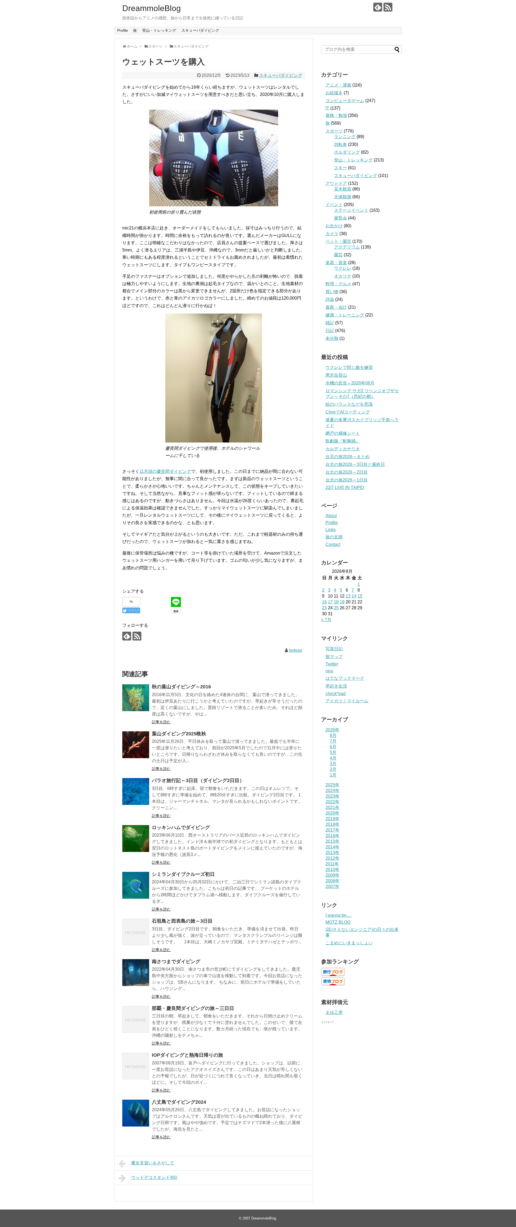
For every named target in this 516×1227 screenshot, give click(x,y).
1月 (333, 775)
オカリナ (342, 276)
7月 (333, 741)
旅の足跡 (334, 537)
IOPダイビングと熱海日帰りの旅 (187, 1055)
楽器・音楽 (336, 262)
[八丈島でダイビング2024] (135, 1113)
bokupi (295, 650)
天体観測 (342, 197)
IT (327, 108)
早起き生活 (336, 686)
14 (354, 596)
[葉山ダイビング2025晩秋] (135, 744)
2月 (333, 769)
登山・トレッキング (159, 30)
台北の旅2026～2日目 (346, 472)
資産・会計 (336, 307)
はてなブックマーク (344, 678)
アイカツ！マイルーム (346, 701)
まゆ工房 (334, 1012)
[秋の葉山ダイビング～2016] (135, 697)
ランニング (345, 136)
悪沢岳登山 (336, 375)
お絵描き (334, 93)
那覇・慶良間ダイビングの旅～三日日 (193, 1008)
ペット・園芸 (338, 241)
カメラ (331, 233)
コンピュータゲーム (344, 100)
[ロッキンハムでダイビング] (135, 838)
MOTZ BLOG (337, 922)
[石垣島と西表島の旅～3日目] (135, 932)
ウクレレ (342, 268)
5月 (333, 752)
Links (330, 529)
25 (336, 608)
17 (330, 602)
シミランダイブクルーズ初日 (183, 874)
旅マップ (334, 656)
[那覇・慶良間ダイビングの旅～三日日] (135, 1019)
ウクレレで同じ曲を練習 (349, 367)
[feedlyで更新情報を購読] (377, 7)
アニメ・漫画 (338, 85)
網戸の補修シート (342, 433)
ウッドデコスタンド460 (154, 1177)
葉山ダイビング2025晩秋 (179, 733)
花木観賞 (342, 189)
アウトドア (336, 183)
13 (348, 596)
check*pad (335, 693)
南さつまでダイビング (176, 961)
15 (359, 596)
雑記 (329, 323)
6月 (333, 746)
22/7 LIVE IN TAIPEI (344, 487)
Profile (122, 30)
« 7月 (326, 619)
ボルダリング (347, 152)
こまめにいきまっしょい (349, 943)
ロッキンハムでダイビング (181, 827)
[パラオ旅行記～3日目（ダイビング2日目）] (135, 791)
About (331, 515)
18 (336, 602)
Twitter (331, 664)
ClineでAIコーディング (347, 412)
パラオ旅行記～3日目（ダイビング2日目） (198, 780)
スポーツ (334, 131)
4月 (333, 758)
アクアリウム (347, 247)
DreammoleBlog (151, 8)
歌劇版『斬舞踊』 (342, 441)
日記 (329, 330)
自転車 (340, 144)
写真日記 (334, 648)
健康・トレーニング (344, 315)
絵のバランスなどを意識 (349, 404)
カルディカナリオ (342, 449)
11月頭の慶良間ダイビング (165, 471)
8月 (333, 735)
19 (342, 602)
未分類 (331, 338)
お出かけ (334, 226)
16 (324, 602)
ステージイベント (351, 210)
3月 (333, 763)
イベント (334, 204)
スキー (340, 167)
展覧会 (340, 218)
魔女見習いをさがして (152, 1163)
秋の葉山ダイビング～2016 (181, 686)
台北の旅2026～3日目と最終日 (355, 464)
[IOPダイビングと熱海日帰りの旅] (135, 1066)
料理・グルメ (338, 284)
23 (324, 608)
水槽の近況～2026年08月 (349, 383)
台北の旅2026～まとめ (347, 456)
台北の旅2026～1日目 (346, 480)
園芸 (338, 255)
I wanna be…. (338, 915)
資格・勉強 (336, 115)
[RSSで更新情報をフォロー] (388, 7)
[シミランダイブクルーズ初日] (135, 885)
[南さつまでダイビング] (135, 972)
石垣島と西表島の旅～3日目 (182, 921)
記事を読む (161, 722)
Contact (332, 544)
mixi (329, 671)
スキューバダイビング (200, 30)
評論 (329, 299)
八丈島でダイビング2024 (179, 1102)
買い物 (331, 291)
